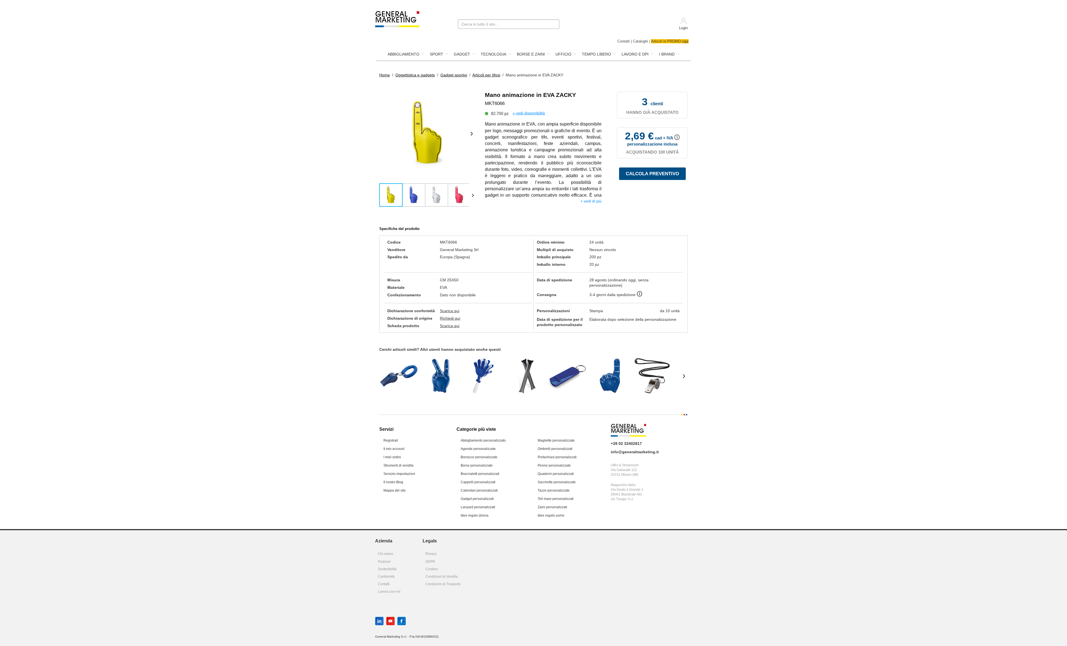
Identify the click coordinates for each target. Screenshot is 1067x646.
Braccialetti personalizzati (480, 474)
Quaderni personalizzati (556, 474)
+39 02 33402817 (626, 443)
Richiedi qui (450, 318)
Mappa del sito (394, 490)
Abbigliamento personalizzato (483, 440)
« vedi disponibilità (529, 113)
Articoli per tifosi (486, 75)
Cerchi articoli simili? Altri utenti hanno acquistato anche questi (440, 349)
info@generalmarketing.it (635, 452)
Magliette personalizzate (556, 440)
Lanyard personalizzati (478, 507)
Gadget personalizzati (477, 499)
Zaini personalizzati (552, 507)
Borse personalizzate (477, 465)
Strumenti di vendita (398, 465)
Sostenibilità (387, 569)
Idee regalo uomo (551, 515)
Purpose (384, 562)
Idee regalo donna (474, 515)
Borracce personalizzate (479, 457)
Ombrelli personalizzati (555, 449)
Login (683, 28)
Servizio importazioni (399, 474)
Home (384, 75)
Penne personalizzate (554, 465)
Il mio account (393, 449)
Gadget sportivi (453, 75)
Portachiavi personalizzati (557, 457)
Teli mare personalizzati (556, 499)
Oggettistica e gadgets (415, 75)
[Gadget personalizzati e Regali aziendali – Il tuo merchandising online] (397, 18)
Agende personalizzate (478, 449)
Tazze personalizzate (554, 490)
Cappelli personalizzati (478, 482)
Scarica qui (449, 311)
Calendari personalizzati (479, 490)
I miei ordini (392, 457)
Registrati (390, 440)
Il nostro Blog (393, 482)
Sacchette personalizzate (557, 482)
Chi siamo (385, 554)
